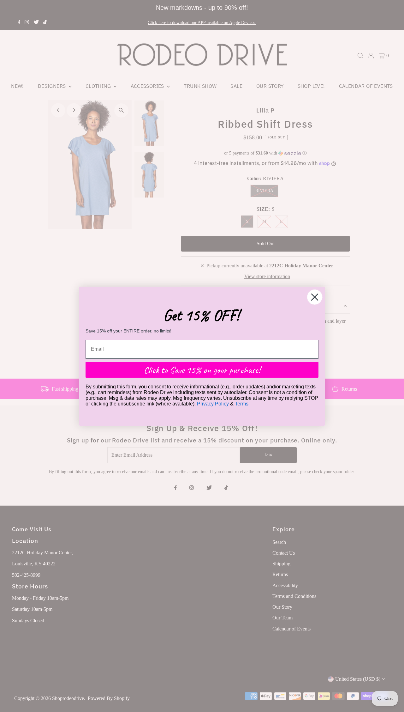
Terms (241, 403)
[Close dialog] (315, 297)
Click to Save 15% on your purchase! (202, 370)
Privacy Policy (213, 403)
